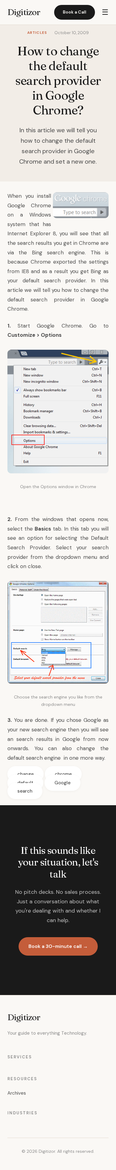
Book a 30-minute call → (58, 946)
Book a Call (74, 12)
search (24, 791)
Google (62, 783)
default (25, 783)
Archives (16, 1093)
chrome (63, 774)
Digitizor (23, 12)
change (25, 774)
